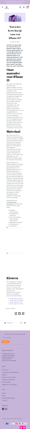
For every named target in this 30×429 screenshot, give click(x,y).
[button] (16, 313)
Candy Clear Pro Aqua (16, 298)
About (4, 393)
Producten (5, 370)
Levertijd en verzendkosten (10, 372)
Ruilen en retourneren (9, 377)
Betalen (4, 374)
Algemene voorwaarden (9, 384)
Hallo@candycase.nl (8, 353)
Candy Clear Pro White (16, 304)
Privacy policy (6, 382)
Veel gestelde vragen (8, 398)
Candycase (19, 418)
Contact (4, 400)
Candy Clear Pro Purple (16, 300)
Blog (3, 395)
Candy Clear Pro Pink (15, 302)
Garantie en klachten (8, 379)
